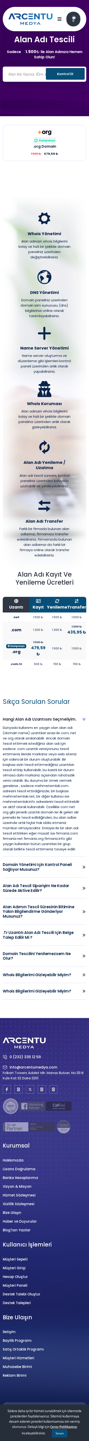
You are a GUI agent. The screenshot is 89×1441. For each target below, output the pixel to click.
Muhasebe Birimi (17, 1366)
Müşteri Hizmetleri (18, 1358)
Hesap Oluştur (15, 1276)
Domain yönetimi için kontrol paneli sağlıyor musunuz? (37, 867)
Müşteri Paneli (15, 1285)
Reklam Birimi (14, 1375)
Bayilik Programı (17, 1340)
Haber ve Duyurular (20, 1221)
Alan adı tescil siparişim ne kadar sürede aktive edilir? (36, 888)
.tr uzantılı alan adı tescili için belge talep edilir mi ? (38, 935)
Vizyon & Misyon (17, 1186)
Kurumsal (16, 1145)
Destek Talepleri (17, 1302)
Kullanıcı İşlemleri (27, 1244)
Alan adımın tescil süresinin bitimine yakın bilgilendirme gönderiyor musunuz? (38, 911)
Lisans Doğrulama (19, 1169)
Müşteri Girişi (14, 1268)
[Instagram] (18, 1089)
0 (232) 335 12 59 (25, 1057)
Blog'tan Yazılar (17, 1230)
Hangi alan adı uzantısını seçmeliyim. (39, 719)
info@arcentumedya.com (33, 1067)
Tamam (59, 1433)
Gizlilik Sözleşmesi (18, 1203)
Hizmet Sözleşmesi (19, 1195)
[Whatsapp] (53, 1089)
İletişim (9, 1331)
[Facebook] (7, 1089)
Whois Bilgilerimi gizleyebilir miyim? (37, 975)
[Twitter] (30, 1089)
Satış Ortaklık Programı (23, 1349)
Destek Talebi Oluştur (21, 1294)
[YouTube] (42, 1089)
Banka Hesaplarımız (20, 1177)
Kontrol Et (65, 74)
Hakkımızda (13, 1160)
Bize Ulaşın (12, 1212)
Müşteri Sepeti (15, 1259)
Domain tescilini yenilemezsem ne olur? (37, 956)
